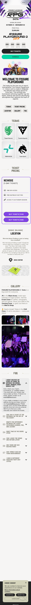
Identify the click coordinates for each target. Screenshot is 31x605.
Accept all (9, 595)
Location (7, 111)
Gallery (17, 111)
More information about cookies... (12, 590)
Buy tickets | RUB (16, 220)
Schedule (15, 57)
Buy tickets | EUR (16, 214)
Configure (15, 598)
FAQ (25, 111)
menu (24, 2)
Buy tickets (15, 51)
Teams (8, 106)
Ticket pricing (20, 106)
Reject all (21, 595)
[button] (26, 383)
